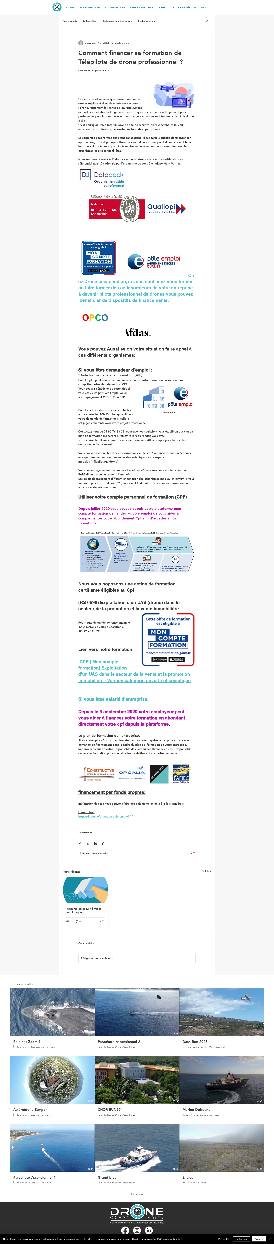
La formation (89, 21)
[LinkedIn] (149, 1230)
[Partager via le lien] (103, 843)
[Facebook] (125, 1230)
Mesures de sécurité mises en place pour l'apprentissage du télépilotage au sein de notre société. (83, 910)
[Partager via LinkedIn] (95, 843)
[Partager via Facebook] (79, 843)
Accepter (259, 1239)
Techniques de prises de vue (117, 21)
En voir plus (137, 1193)
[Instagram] (137, 1230)
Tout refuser (241, 1239)
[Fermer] (270, 1238)
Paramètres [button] (224, 1239)
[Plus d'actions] (194, 43)
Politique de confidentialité (170, 1239)
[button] (207, 21)
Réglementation (146, 21)
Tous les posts (69, 21)
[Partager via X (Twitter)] (87, 843)
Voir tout (207, 871)
